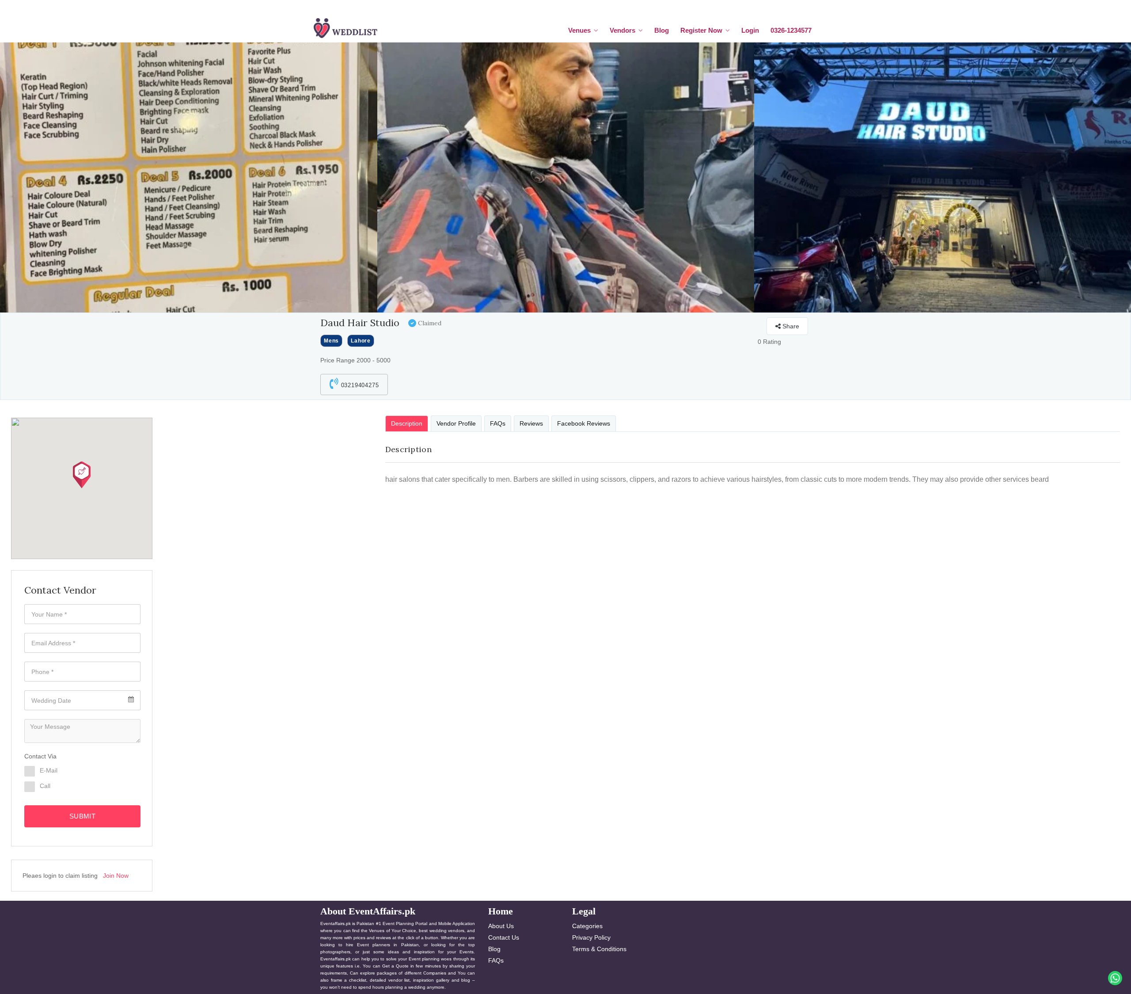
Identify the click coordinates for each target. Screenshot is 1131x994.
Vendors (622, 30)
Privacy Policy (591, 937)
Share (790, 326)
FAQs (496, 960)
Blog (661, 30)
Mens (331, 341)
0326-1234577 (791, 30)
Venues (579, 30)
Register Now (701, 30)
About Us (501, 925)
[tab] (406, 423)
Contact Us (503, 937)
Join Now (116, 875)
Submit (82, 816)
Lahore (361, 341)
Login (750, 30)
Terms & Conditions (599, 948)
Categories (587, 925)
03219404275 (359, 385)
